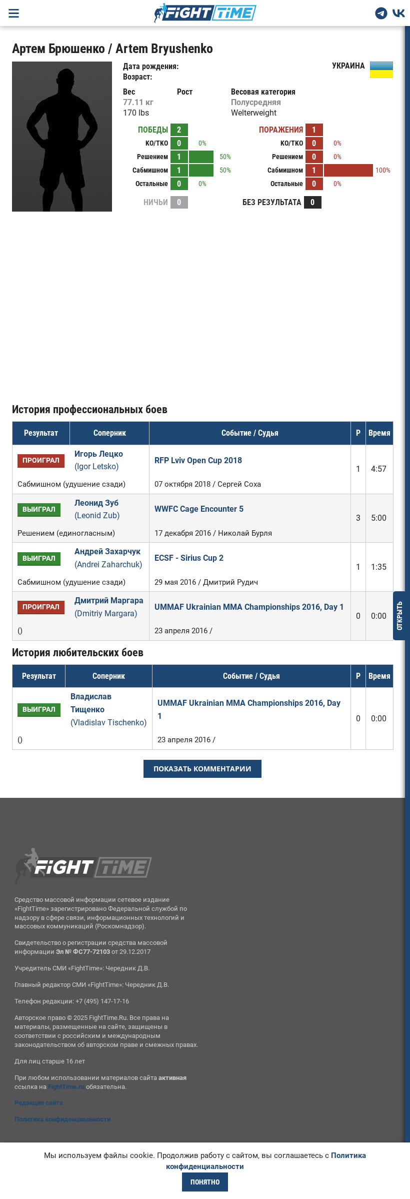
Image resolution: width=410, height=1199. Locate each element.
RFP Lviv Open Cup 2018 (198, 460)
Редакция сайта (38, 1102)
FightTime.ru (66, 1086)
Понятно (205, 1182)
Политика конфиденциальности (62, 1119)
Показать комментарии (203, 768)
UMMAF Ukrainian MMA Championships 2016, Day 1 (249, 607)
